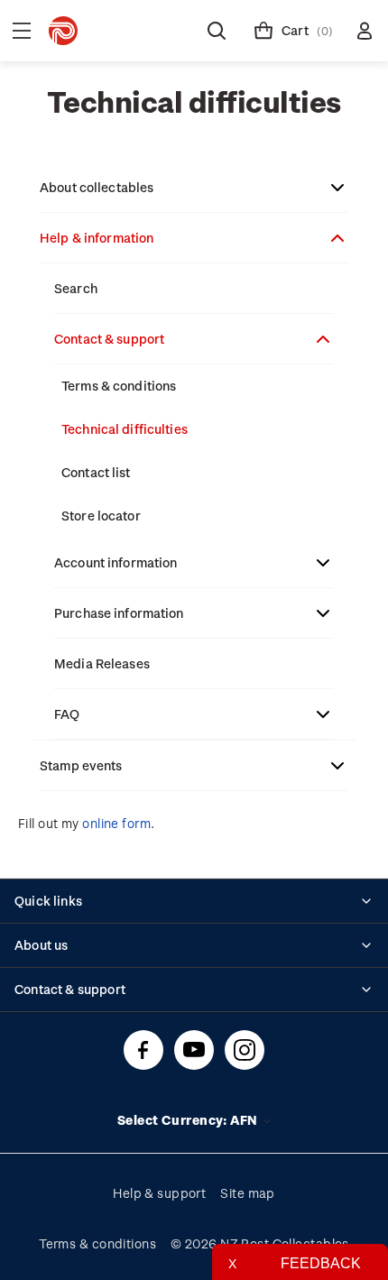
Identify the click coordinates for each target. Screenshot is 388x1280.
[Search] (216, 30)
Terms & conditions (118, 385)
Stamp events (81, 765)
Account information (116, 562)
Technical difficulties (124, 429)
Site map (247, 1193)
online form (116, 823)
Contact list (96, 472)
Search (75, 288)
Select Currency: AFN (189, 1120)
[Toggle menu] (21, 30)
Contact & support (109, 338)
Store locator (101, 515)
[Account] (364, 30)
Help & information (96, 237)
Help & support (159, 1193)
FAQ (66, 714)
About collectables (96, 187)
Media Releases (102, 663)
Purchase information (119, 613)
